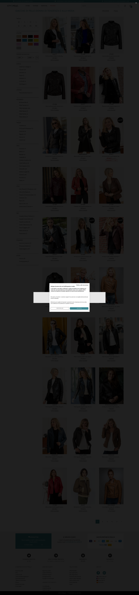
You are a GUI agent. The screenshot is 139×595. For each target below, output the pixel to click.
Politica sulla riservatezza (82, 285)
